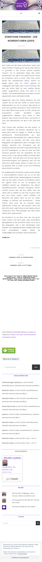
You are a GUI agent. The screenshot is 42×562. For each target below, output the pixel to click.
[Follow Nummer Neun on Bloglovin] (21, 358)
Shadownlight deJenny (12, 382)
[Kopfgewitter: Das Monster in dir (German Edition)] (12, 463)
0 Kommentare (35, 248)
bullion (5, 414)
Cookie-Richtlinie (22, 554)
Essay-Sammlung (30, 86)
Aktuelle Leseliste (12, 458)
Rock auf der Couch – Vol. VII (26, 438)
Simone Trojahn (8, 472)
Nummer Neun (8, 390)
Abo (36, 367)
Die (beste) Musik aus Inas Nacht (23, 506)
